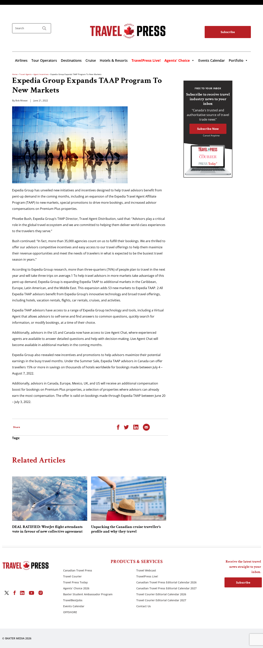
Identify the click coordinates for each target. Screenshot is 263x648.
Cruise (90, 60)
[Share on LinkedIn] (135, 427)
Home (15, 74)
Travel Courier (72, 576)
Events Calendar (211, 60)
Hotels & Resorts (114, 60)
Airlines (21, 60)
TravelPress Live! (147, 576)
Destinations (71, 60)
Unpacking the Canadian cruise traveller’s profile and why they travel (126, 529)
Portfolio (236, 60)
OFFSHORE (70, 612)
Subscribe (228, 32)
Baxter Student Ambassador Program (87, 594)
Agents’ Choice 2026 (76, 588)
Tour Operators (44, 60)
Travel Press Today (75, 582)
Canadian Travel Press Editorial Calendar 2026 (166, 582)
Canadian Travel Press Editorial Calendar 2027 (166, 588)
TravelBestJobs (72, 600)
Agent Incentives (41, 74)
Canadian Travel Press (77, 570)
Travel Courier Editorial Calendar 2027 (161, 600)
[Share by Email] (146, 427)
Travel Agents (25, 74)
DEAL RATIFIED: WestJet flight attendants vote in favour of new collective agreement (47, 529)
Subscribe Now (208, 129)
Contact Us (143, 606)
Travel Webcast (146, 570)
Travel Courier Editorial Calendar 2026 (161, 594)
